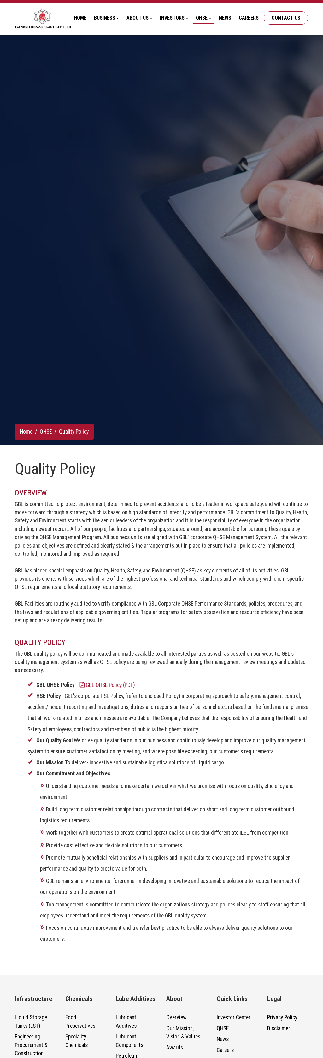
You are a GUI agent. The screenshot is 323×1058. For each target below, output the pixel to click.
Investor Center (233, 1017)
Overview (176, 1017)
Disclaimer (278, 1028)
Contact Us (286, 18)
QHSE (46, 431)
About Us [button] (137, 18)
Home (80, 18)
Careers (249, 18)
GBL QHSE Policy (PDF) (110, 685)
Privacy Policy (282, 1017)
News (225, 18)
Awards (174, 1047)
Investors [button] (172, 18)
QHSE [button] (202, 18)
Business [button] (104, 18)
